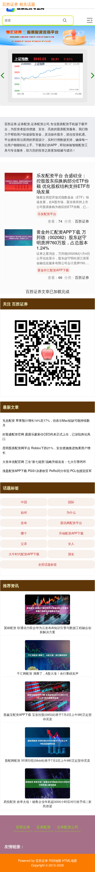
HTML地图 (69, 860)
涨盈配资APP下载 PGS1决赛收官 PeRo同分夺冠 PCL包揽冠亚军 (47, 470)
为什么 (71, 512)
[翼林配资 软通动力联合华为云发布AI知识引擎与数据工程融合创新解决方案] (47, 609)
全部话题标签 (47, 564)
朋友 (71, 554)
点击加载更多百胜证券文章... (47, 291)
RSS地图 (55, 860)
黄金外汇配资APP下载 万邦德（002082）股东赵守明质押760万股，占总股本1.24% (62, 240)
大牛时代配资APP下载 (24, 554)
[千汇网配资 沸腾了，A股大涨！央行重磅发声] (47, 655)
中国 (24, 502)
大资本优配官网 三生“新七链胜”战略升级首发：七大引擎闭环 (44, 461)
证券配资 (43, 826)
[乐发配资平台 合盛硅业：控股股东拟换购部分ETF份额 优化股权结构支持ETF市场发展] (18, 181)
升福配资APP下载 (71, 533)
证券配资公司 (67, 826)
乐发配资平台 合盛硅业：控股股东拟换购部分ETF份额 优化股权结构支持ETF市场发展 (63, 183)
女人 (71, 543)
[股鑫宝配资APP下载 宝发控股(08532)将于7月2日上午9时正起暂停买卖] (47, 696)
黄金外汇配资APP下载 (53, 270)
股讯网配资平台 (71, 522)
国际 (71, 502)
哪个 (24, 533)
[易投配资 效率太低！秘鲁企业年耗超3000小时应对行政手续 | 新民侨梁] (47, 783)
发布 (24, 522)
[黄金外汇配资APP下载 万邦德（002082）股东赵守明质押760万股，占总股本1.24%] (18, 237)
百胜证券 (23, 826)
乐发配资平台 (47, 214)
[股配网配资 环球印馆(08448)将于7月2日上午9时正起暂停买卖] (47, 741)
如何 (24, 512)
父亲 (24, 543)
